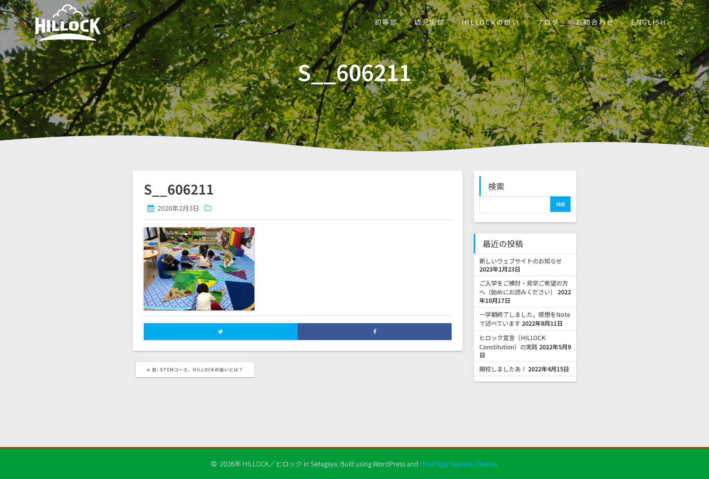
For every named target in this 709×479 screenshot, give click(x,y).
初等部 (386, 22)
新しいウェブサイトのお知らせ (520, 260)
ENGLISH (648, 22)
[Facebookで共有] (375, 331)
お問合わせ (595, 22)
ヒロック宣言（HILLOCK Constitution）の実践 (512, 342)
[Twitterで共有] (221, 331)
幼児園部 (429, 22)
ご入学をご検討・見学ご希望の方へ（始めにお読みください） (523, 287)
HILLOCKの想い (491, 22)
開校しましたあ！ (503, 368)
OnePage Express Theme (458, 463)
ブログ (547, 22)
